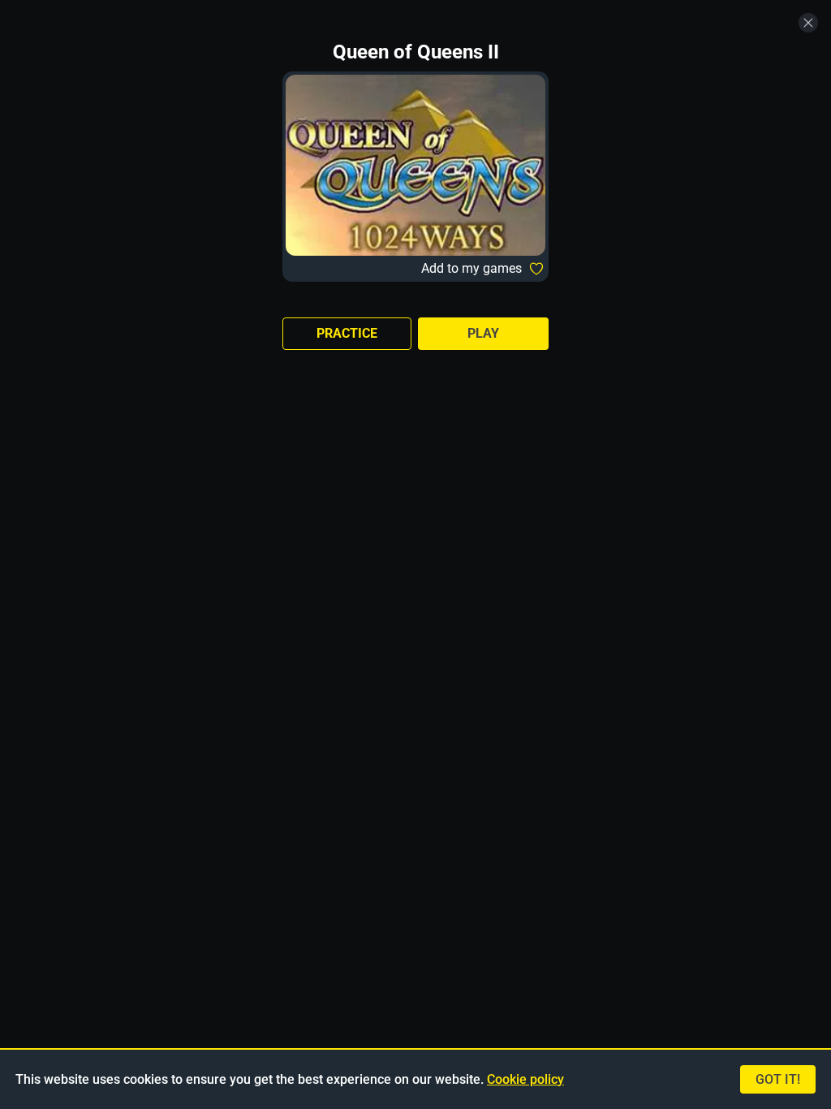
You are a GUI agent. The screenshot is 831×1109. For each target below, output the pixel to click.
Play (483, 333)
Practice (346, 333)
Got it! (778, 1079)
